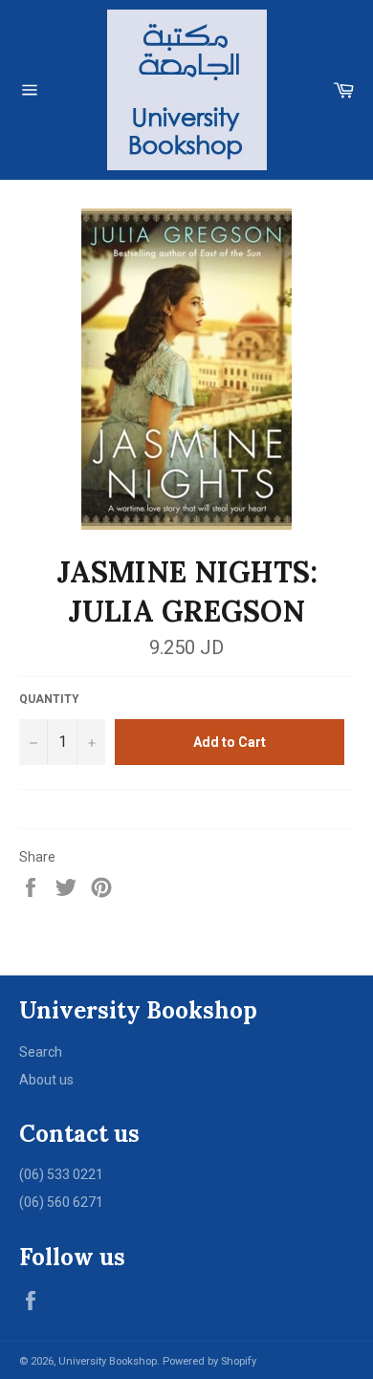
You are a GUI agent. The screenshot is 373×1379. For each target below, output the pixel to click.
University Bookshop (107, 1361)
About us (46, 1079)
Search (40, 1052)
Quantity (49, 699)
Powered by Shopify (209, 1361)
